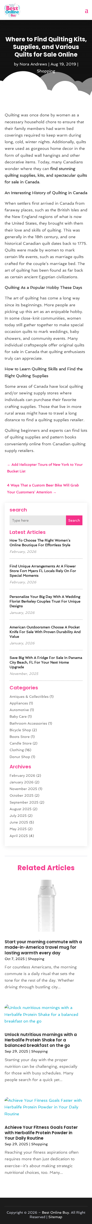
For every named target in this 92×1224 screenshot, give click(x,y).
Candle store (21, 743)
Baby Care (18, 716)
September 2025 (24, 802)
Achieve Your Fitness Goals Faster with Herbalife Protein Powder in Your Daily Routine (41, 1132)
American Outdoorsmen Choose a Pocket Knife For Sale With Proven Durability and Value (45, 631)
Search (74, 520)
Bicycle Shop (20, 730)
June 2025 (19, 822)
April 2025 (19, 836)
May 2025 (18, 829)
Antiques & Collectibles (29, 696)
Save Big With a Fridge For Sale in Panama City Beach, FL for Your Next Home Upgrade (46, 662)
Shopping (46, 71)
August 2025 (21, 809)
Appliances (19, 703)
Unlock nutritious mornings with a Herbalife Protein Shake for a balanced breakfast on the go (41, 1040)
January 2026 (22, 782)
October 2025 (22, 795)
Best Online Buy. (56, 1212)
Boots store (20, 737)
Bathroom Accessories (28, 723)
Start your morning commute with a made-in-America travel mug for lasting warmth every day (43, 947)
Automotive (19, 710)
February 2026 (22, 775)
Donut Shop (20, 757)
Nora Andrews (33, 64)
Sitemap (55, 1217)
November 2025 (23, 789)
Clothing (17, 750)
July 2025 (18, 816)
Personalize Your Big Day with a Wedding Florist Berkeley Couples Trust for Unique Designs (45, 601)
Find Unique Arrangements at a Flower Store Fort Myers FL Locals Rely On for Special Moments (43, 570)
